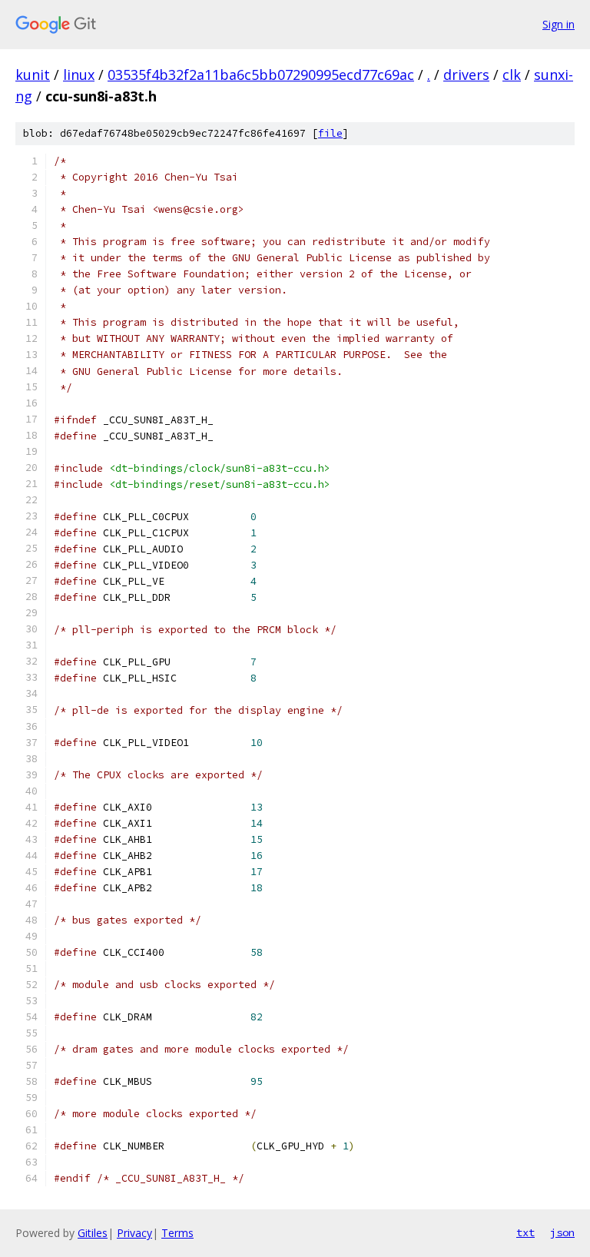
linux (78, 74)
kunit (32, 74)
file (330, 133)
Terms (177, 1232)
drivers (466, 74)
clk (511, 74)
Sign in (558, 24)
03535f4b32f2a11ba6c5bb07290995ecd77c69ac (261, 74)
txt (525, 1232)
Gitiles (93, 1232)
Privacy (134, 1232)
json (562, 1232)
